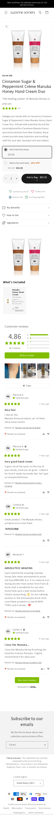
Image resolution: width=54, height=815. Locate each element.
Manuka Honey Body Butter (28, 427)
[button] (6, 12)
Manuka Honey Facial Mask (27, 611)
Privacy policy (30, 808)
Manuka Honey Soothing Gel (28, 534)
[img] (21, 397)
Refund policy (17, 808)
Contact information (36, 813)
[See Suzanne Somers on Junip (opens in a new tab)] (33, 687)
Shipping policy (19, 813)
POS (29, 804)
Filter (28, 386)
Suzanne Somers (21, 804)
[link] (11, 108)
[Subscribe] (44, 744)
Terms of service (45, 808)
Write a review (27, 355)
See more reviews (27, 680)
